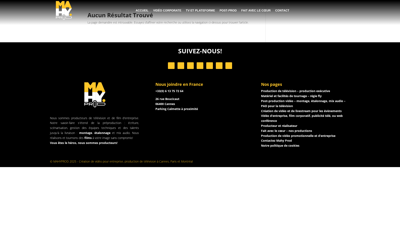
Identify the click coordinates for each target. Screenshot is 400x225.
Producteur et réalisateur (279, 126)
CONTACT (282, 10)
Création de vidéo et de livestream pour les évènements (301, 111)
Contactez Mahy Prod (276, 140)
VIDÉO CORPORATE (167, 10)
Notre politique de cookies (280, 146)
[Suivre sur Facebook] (171, 65)
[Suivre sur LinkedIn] (190, 65)
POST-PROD (228, 10)
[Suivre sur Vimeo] (219, 65)
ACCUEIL (142, 10)
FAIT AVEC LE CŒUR (256, 10)
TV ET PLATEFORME (200, 10)
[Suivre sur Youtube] (228, 65)
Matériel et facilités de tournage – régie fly (291, 96)
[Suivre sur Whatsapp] (209, 65)
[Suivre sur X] (200, 65)
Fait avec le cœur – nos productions (286, 131)
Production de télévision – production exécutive (295, 91)
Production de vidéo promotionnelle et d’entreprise (298, 136)
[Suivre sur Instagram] (181, 65)
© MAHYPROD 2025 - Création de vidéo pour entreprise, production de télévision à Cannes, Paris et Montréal (121, 161)
